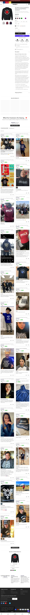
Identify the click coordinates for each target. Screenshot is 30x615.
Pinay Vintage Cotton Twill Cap (20, 500)
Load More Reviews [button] (15, 547)
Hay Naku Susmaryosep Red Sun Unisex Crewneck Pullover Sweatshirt (14, 567)
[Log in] (26, 4)
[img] (15, 122)
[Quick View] (19, 554)
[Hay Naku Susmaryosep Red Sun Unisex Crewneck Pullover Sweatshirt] (15, 558)
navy (13, 570)
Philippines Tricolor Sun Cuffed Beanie (21, 348)
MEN (4, 2)
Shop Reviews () (11, 128)
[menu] (1, 4)
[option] (7, 13)
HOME (1, 2)
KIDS (10, 2)
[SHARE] (28, 34)
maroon (12, 570)
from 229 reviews (5, 577)
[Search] (3, 4)
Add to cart (20, 33)
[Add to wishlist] (27, 34)
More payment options (22, 37)
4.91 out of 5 (17, 122)
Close (29, 0)
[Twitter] (10, 603)
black (11, 570)
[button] (11, 156)
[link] (5, 113)
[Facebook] (1, 603)
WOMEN (7, 2)
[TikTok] (8, 603)
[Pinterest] (5, 603)
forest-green (15, 570)
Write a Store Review (15, 125)
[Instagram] (3, 603)
